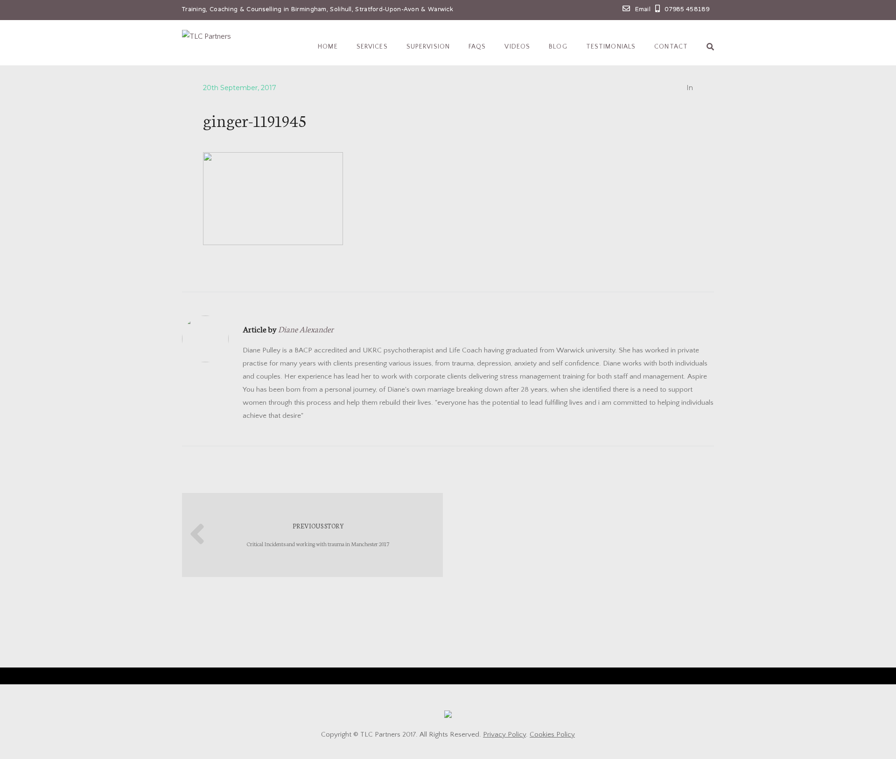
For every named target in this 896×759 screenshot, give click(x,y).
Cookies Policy (552, 734)
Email (643, 10)
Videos (517, 46)
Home (327, 46)
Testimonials (611, 46)
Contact (671, 46)
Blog (558, 46)
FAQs (477, 46)
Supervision (428, 46)
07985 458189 (687, 10)
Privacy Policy (504, 734)
